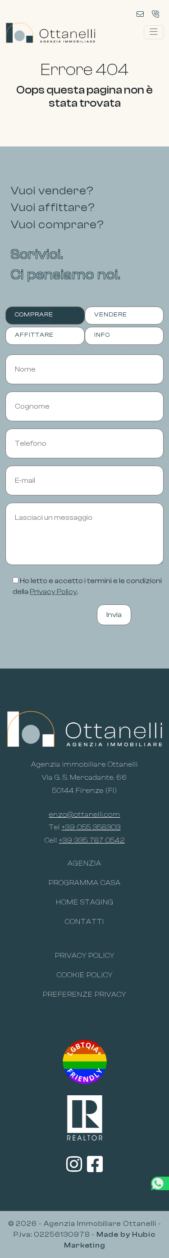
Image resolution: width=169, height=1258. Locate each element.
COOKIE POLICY (85, 975)
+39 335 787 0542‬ (92, 840)
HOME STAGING (85, 902)
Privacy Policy (53, 592)
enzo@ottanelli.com (84, 814)
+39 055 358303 (91, 827)
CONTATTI (84, 922)
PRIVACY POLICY (84, 956)
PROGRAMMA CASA (85, 883)
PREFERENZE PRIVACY (84, 994)
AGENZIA (84, 863)
